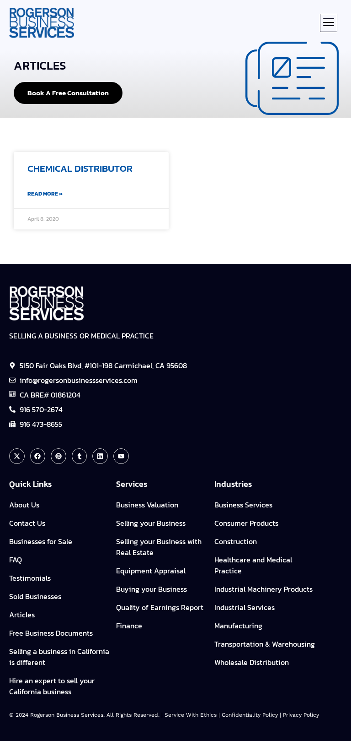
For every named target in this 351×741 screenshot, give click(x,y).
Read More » (45, 194)
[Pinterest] (58, 456)
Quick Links (30, 484)
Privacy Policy (301, 715)
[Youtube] (121, 456)
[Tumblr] (79, 456)
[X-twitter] (17, 456)
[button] (328, 23)
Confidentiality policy (250, 715)
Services (131, 484)
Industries (233, 484)
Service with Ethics (191, 715)
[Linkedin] (100, 456)
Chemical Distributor (80, 168)
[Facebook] (38, 456)
